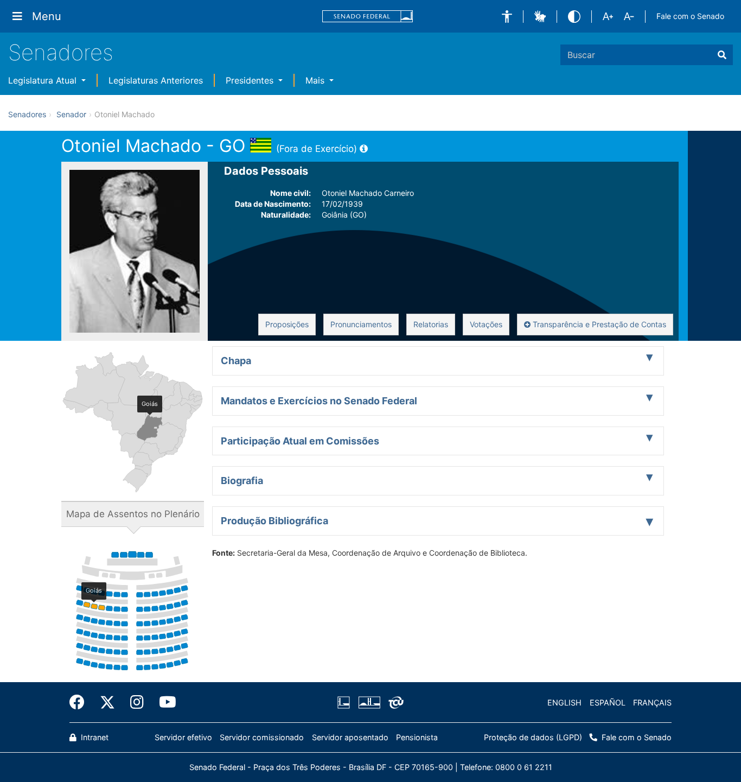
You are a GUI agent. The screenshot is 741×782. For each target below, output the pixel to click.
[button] (507, 16)
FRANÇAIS (652, 702)
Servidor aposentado (350, 737)
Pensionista (417, 737)
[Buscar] (722, 55)
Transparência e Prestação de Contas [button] (598, 324)
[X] (107, 702)
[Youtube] (163, 702)
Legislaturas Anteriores (155, 80)
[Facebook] (80, 702)
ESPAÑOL (607, 702)
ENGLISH (564, 702)
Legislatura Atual (43, 80)
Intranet (93, 737)
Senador (71, 114)
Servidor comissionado (262, 737)
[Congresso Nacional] (369, 702)
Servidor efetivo (183, 737)
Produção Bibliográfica (274, 520)
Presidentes (251, 80)
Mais (316, 80)
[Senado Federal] (367, 16)
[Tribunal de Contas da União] (394, 702)
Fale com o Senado (690, 16)
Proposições (287, 324)
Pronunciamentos (361, 324)
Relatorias (430, 324)
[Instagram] (137, 702)
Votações (486, 324)
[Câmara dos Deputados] (345, 702)
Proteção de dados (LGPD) (533, 737)
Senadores (60, 52)
